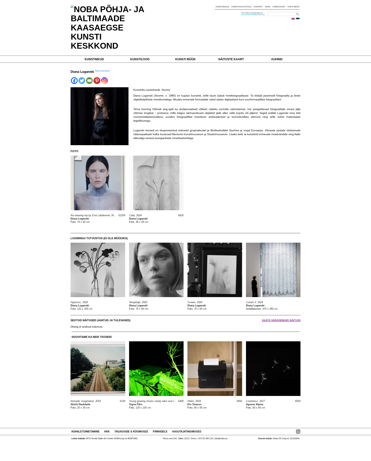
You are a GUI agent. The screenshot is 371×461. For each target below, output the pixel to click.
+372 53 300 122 (205, 438)
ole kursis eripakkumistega (253, 15)
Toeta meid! (293, 7)
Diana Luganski (80, 218)
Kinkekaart (279, 7)
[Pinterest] (97, 80)
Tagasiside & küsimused (131, 431)
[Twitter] (81, 80)
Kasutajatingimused (186, 431)
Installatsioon (253, 308)
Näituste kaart (231, 59)
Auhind (277, 59)
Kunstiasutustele (241, 7)
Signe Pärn (135, 404)
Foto (73, 221)
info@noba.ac (221, 438)
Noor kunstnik (102, 70)
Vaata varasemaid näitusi (281, 320)
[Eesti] (298, 19)
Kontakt (258, 7)
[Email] (89, 80)
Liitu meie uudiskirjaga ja (252, 13)
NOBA (268, 7)
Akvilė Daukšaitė (80, 404)
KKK (107, 431)
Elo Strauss (194, 404)
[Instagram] (104, 80)
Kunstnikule (222, 7)
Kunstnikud (94, 59)
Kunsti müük (185, 59)
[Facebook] (74, 80)
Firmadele (160, 431)
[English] (293, 19)
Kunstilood (140, 59)
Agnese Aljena (254, 404)
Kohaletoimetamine (85, 431)
